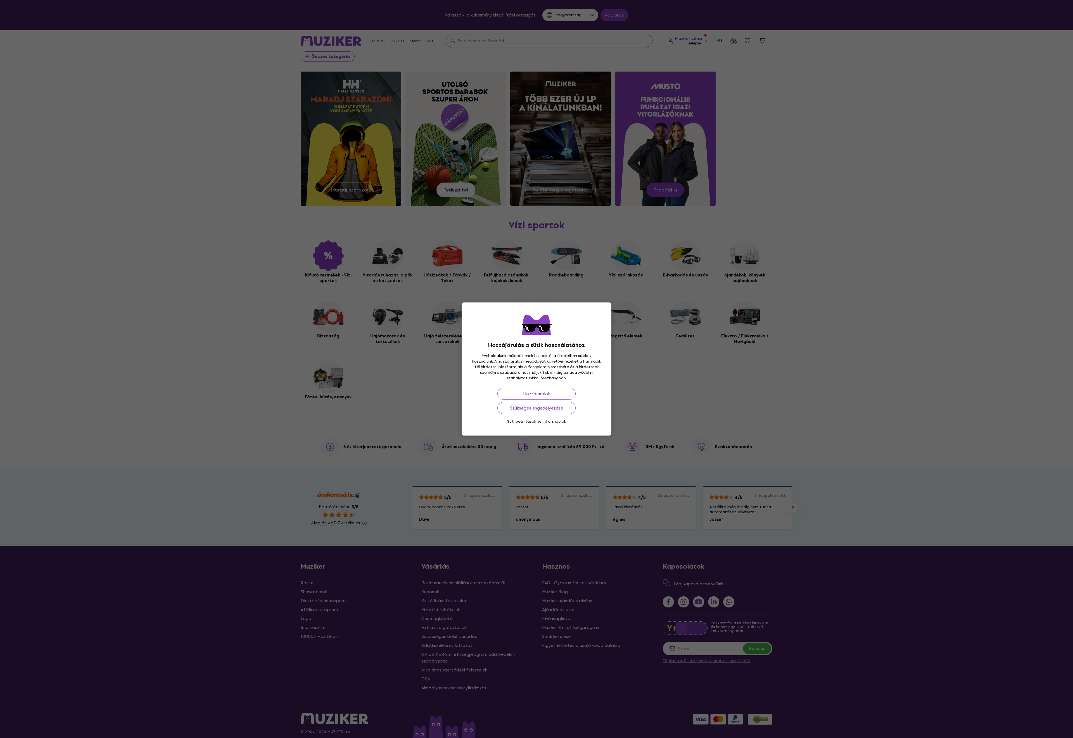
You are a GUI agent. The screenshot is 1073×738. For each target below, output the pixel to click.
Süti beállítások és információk (536, 421)
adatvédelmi (581, 372)
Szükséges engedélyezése (536, 408)
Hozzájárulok (536, 393)
